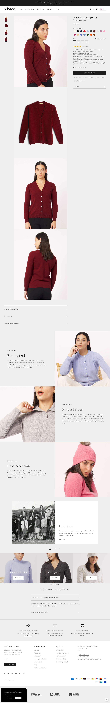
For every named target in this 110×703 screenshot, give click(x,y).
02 (55, 548)
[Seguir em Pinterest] (12, 673)
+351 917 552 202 (84, 657)
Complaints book (61, 656)
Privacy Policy (60, 650)
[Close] (26, 689)
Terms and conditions (62, 653)
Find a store (37, 656)
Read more (62, 539)
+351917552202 (28, 636)
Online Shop (29, 9)
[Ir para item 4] (6, 39)
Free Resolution (38, 662)
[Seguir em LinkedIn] (20, 673)
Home (20, 9)
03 (60, 548)
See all (18, 577)
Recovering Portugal (62, 662)
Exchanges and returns (40, 659)
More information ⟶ (20, 694)
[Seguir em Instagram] (8, 673)
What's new (40, 9)
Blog (58, 9)
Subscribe (10, 664)
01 (50, 548)
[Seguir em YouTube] (16, 673)
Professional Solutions (40, 668)
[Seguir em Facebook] (4, 673)
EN (102, 9)
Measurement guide (100, 39)
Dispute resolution (61, 659)
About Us (50, 9)
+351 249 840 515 (84, 655)
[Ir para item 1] (6, 19)
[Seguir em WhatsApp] (24, 673)
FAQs (35, 665)
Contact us (37, 653)
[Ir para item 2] (6, 25)
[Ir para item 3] (6, 32)
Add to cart (89, 73)
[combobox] (103, 9)
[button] (77, 46)
